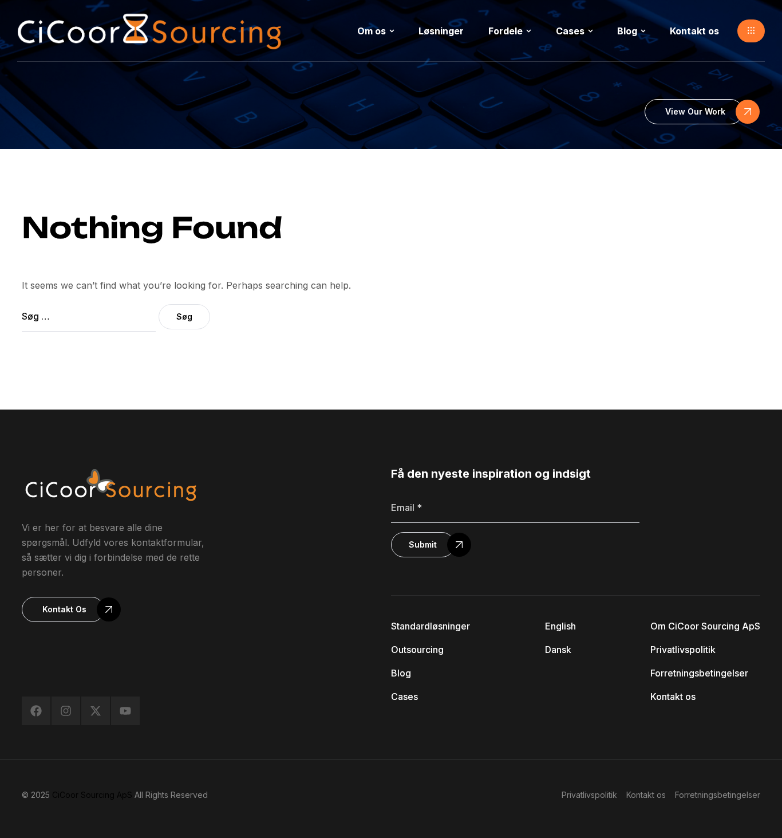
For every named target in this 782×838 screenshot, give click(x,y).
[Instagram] (66, 711)
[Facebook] (36, 711)
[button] (751, 30)
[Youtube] (125, 711)
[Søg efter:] (90, 316)
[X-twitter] (95, 711)
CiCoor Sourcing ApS (92, 795)
